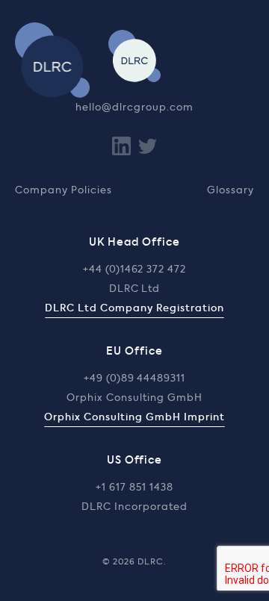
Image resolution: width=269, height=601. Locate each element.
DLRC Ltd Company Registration (134, 309)
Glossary (230, 191)
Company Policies (63, 191)
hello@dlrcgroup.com (134, 108)
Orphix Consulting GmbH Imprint (134, 418)
